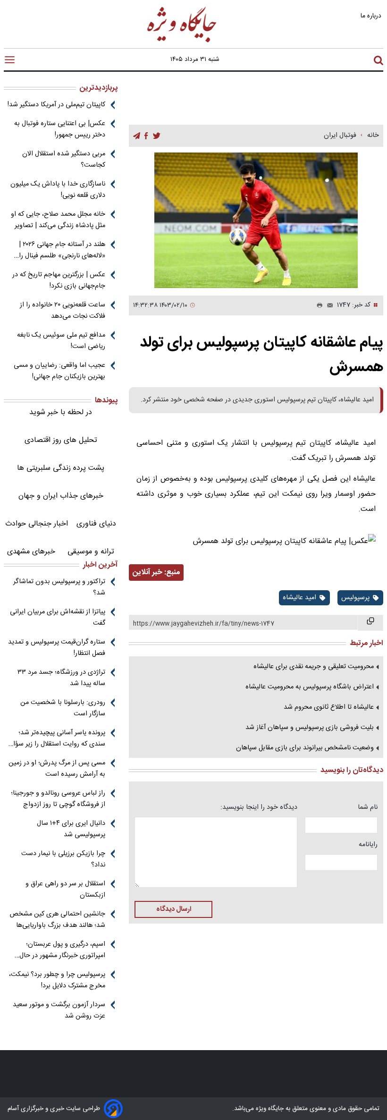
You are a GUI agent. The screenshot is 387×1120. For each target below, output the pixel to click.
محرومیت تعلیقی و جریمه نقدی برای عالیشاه (313, 666)
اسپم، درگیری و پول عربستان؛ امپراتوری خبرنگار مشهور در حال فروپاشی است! (62, 950)
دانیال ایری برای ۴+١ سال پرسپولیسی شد (71, 829)
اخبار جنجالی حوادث (36, 524)
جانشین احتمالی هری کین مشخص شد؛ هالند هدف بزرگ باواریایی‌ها (57, 919)
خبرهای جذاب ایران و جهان (60, 496)
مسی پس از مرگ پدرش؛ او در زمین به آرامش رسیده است (56, 768)
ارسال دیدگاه (173, 909)
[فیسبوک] (146, 136)
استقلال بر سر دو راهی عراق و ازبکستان (65, 889)
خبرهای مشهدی (31, 551)
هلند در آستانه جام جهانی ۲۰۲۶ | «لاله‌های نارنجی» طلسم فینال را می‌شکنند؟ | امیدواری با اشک (62, 250)
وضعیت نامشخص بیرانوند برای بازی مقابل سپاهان (305, 748)
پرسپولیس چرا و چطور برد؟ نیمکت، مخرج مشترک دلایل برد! (57, 980)
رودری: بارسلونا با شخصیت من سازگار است (62, 708)
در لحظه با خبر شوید (60, 412)
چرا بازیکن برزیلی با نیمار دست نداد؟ (63, 859)
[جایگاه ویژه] (182, 41)
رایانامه (368, 844)
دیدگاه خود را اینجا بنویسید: (258, 807)
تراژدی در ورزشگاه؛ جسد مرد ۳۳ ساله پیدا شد (61, 678)
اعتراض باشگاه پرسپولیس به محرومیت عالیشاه (309, 687)
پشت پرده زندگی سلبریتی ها (60, 468)
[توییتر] (156, 136)
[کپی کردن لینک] (370, 623)
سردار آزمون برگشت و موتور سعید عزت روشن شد (59, 1010)
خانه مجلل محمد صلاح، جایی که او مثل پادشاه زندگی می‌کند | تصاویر (58, 220)
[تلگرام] (136, 136)
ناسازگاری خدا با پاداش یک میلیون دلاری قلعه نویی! (57, 189)
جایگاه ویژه (269, 1108)
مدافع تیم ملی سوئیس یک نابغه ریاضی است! (61, 341)
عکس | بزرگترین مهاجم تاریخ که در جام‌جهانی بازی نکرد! (58, 280)
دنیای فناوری (96, 524)
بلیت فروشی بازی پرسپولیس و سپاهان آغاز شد (309, 727)
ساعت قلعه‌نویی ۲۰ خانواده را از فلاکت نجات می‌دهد (62, 310)
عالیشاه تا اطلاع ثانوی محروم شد (329, 707)
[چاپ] (317, 305)
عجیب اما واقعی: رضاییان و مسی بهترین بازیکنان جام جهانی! (59, 371)
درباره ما (372, 15)
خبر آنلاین (147, 572)
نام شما (368, 807)
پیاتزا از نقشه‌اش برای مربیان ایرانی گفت (57, 617)
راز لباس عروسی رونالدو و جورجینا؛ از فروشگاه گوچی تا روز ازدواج (58, 799)
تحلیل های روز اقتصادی (61, 440)
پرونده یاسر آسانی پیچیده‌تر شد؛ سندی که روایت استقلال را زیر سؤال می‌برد (57, 738)
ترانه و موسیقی (90, 551)
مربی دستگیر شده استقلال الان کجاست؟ (63, 159)
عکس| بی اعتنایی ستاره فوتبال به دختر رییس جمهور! (59, 129)
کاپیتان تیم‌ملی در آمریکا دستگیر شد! (56, 104)
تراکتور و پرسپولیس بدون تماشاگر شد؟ (59, 587)
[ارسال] (328, 305)
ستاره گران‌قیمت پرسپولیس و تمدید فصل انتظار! (56, 647)
